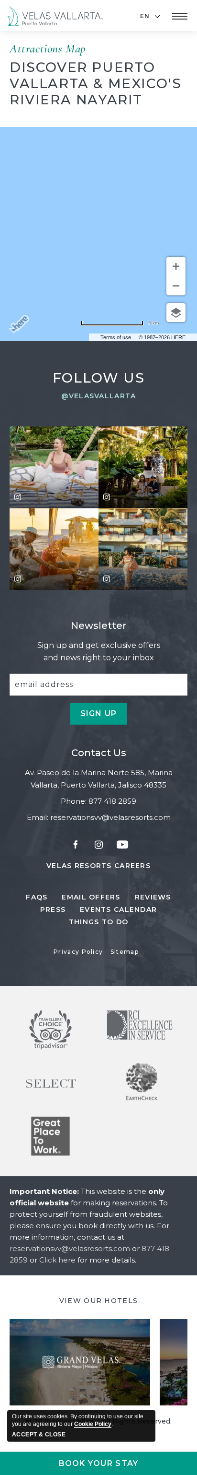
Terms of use (115, 337)
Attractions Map (48, 48)
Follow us (98, 378)
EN (145, 16)
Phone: (74, 801)
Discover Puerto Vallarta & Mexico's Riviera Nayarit (95, 83)
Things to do (98, 922)
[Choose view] (176, 312)
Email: (37, 817)
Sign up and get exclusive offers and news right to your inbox (98, 651)
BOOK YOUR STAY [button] (99, 1463)
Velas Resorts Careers (98, 866)
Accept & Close (39, 1434)
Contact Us (98, 752)
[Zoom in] (176, 266)
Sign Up (103, 717)
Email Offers (91, 897)
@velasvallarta (98, 396)
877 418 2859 (112, 801)
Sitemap (124, 951)
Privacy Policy (78, 951)
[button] (179, 16)
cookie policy (92, 1424)
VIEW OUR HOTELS (98, 1300)
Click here (58, 1259)
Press (53, 909)
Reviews (153, 897)
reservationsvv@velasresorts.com (110, 817)
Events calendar (118, 909)
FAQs (36, 897)
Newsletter (98, 625)
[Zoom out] (176, 285)
